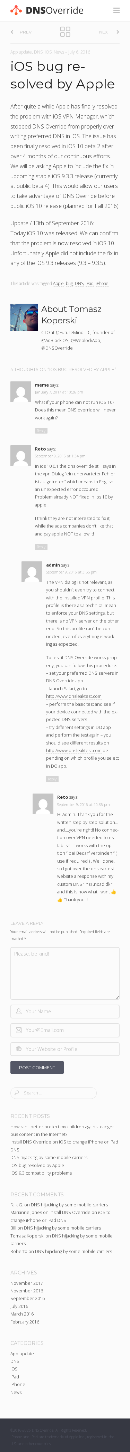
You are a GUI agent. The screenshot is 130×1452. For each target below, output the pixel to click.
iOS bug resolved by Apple (37, 1165)
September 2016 (27, 1298)
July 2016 (19, 1306)
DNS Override (42, 1430)
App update (21, 52)
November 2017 (26, 1283)
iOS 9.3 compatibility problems (41, 1173)
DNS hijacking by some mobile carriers (48, 1157)
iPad (90, 283)
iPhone (102, 283)
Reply (41, 430)
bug (69, 283)
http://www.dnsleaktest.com (74, 696)
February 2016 (24, 1322)
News (59, 52)
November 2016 (26, 1291)
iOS (48, 52)
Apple (58, 283)
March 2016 (22, 1314)
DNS (38, 52)
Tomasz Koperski (27, 1236)
